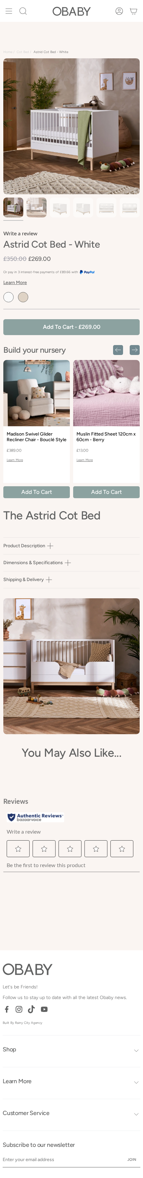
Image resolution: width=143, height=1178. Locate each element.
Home (7, 52)
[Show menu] (8, 11)
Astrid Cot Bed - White (51, 52)
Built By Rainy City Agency (22, 1023)
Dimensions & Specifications (33, 562)
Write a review (20, 233)
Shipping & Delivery (23, 579)
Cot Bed (23, 52)
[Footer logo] (28, 969)
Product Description (24, 546)
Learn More (15, 282)
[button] (23, 11)
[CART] (133, 11)
